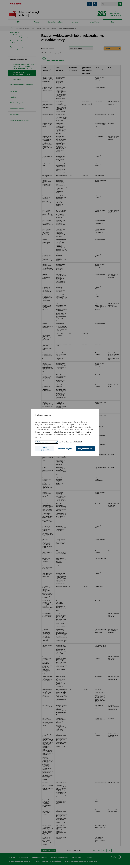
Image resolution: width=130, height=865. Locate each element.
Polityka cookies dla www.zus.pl (46, 442)
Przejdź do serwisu (85, 449)
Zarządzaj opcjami (65, 449)
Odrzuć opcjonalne (44, 448)
